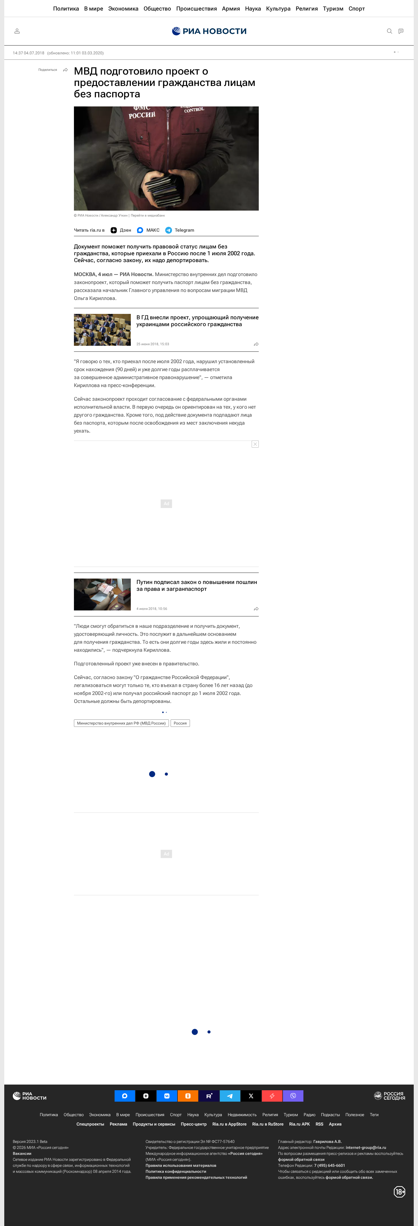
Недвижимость (242, 1114)
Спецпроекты (90, 1124)
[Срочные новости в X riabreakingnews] (272, 1096)
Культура (213, 1114)
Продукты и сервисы (154, 1124)
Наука (193, 1114)
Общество (74, 1114)
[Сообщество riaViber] (293, 1096)
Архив (335, 1124)
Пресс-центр (194, 1124)
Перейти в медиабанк (148, 215)
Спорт (176, 1114)
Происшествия (150, 1114)
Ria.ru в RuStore (268, 1124)
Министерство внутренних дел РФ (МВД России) (121, 723)
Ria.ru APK (299, 1124)
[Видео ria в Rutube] (209, 1096)
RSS (319, 1124)
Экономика (100, 1114)
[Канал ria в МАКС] (125, 1096)
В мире (123, 1114)
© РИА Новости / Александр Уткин (101, 215)
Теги (374, 1114)
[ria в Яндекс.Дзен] (146, 1096)
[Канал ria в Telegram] (230, 1096)
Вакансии (22, 1153)
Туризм (291, 1114)
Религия (270, 1114)
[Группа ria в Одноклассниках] (188, 1096)
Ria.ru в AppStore (229, 1124)
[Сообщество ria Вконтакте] (167, 1096)
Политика (49, 1114)
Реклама (118, 1124)
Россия (180, 723)
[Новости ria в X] (251, 1096)
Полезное (354, 1114)
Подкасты (330, 1114)
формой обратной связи (301, 1159)
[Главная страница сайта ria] (209, 31)
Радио (309, 1114)
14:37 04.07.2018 (28, 53)
